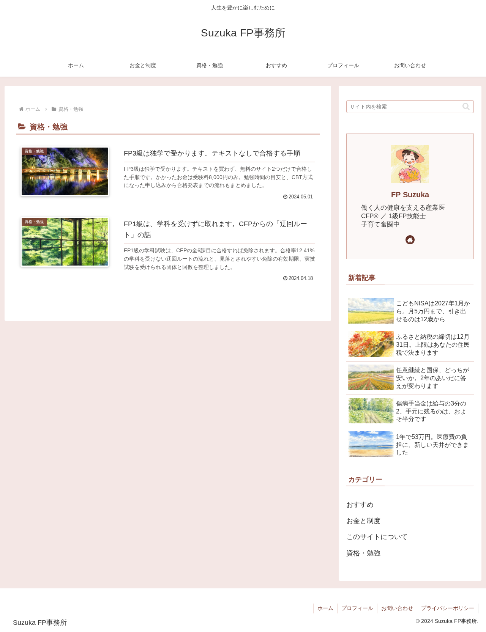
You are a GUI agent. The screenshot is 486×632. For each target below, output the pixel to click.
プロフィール (357, 608)
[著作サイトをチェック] (410, 239)
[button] (466, 106)
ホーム (325, 608)
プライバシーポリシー (447, 608)
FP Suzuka (410, 194)
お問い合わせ (397, 608)
